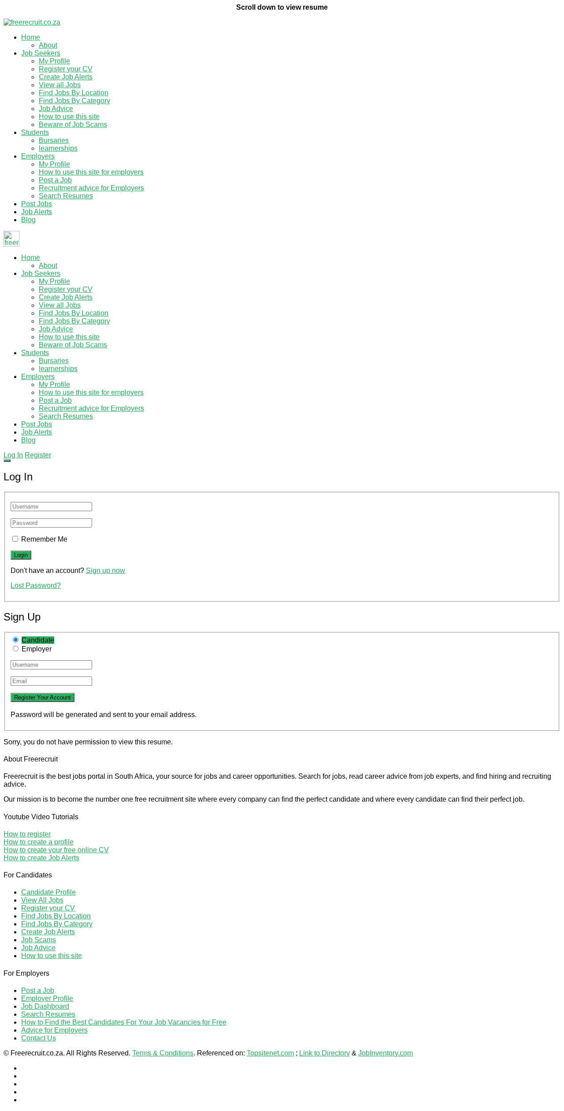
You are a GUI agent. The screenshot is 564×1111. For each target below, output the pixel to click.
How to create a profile (39, 842)
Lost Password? (36, 585)
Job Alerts (36, 212)
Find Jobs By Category (74, 100)
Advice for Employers (54, 1030)
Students (35, 132)
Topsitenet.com (270, 1053)
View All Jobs (42, 900)
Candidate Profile (48, 892)
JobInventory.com (385, 1053)
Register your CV (66, 69)
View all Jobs (60, 85)
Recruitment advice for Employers (91, 188)
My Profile (54, 61)
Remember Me (44, 539)
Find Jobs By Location (73, 93)
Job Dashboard (45, 1006)
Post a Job (55, 180)
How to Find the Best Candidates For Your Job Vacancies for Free (123, 1022)
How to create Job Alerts (41, 858)
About (48, 45)
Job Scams (38, 940)
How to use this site (69, 116)
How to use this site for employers (91, 172)
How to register (27, 834)
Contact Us (38, 1038)
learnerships (58, 148)
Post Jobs (36, 204)
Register (38, 455)
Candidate (38, 640)
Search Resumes (66, 196)
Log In (13, 455)
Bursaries (54, 140)
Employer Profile (47, 998)
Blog (28, 219)
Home (30, 37)
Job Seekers (40, 53)
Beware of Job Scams (73, 124)
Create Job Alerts (66, 77)
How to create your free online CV (56, 850)
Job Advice (56, 108)
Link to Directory (324, 1053)
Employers (38, 156)
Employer (37, 649)
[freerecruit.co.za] (32, 22)
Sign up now (105, 570)
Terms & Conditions (162, 1053)
